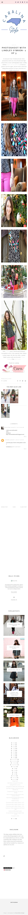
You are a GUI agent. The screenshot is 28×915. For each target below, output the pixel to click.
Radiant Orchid (15, 800)
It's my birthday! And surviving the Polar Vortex (15, 813)
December (14, 759)
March (14, 775)
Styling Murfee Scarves (15, 784)
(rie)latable (7, 427)
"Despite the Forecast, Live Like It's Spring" (15, 792)
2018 (14, 750)
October (15, 763)
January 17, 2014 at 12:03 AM (17, 439)
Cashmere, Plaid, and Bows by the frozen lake (15, 808)
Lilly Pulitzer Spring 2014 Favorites (15, 783)
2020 (14, 746)
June (14, 770)
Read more (14, 591)
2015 (14, 755)
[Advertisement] (14, 486)
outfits (14, 45)
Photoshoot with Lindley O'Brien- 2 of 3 (15, 804)
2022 (14, 743)
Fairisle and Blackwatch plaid (15, 811)
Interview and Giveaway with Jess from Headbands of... (15, 798)
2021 (14, 744)
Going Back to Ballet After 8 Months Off (15, 786)
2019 (14, 748)
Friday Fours (15, 781)
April (15, 774)
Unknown (7, 439)
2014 (14, 757)
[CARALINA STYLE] (14, 23)
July (15, 768)
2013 (14, 818)
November (14, 761)
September (14, 764)
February (14, 777)
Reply (25, 436)
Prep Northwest (16, 446)
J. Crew (7, 351)
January (14, 779)
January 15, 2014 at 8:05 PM (17, 427)
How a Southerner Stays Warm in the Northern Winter (15, 795)
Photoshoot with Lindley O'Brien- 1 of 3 (14, 50)
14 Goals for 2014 (15, 816)
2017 (14, 752)
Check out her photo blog (13, 64)
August (14, 766)
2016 (14, 754)
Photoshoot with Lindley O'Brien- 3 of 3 (15, 802)
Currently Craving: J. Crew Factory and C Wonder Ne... (15, 789)
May (15, 772)
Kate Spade (18, 359)
